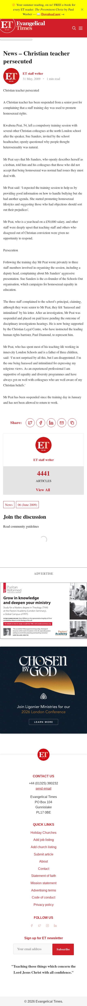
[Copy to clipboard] (72, 422)
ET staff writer (33, 73)
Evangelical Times (49, 1001)
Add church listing (43, 847)
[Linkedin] (55, 925)
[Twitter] (39, 925)
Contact (43, 868)
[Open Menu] (80, 28)
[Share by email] (61, 422)
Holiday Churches (43, 832)
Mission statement (43, 883)
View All (43, 490)
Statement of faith (43, 875)
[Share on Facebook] (40, 422)
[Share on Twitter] (30, 422)
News (9, 504)
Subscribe (63, 949)
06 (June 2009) (27, 504)
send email (43, 788)
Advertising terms (43, 890)
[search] (74, 28)
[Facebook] (32, 925)
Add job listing (43, 839)
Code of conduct (43, 897)
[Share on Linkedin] (51, 422)
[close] (82, 9)
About (43, 861)
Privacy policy (44, 904)
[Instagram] (47, 925)
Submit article (43, 854)
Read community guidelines (21, 526)
